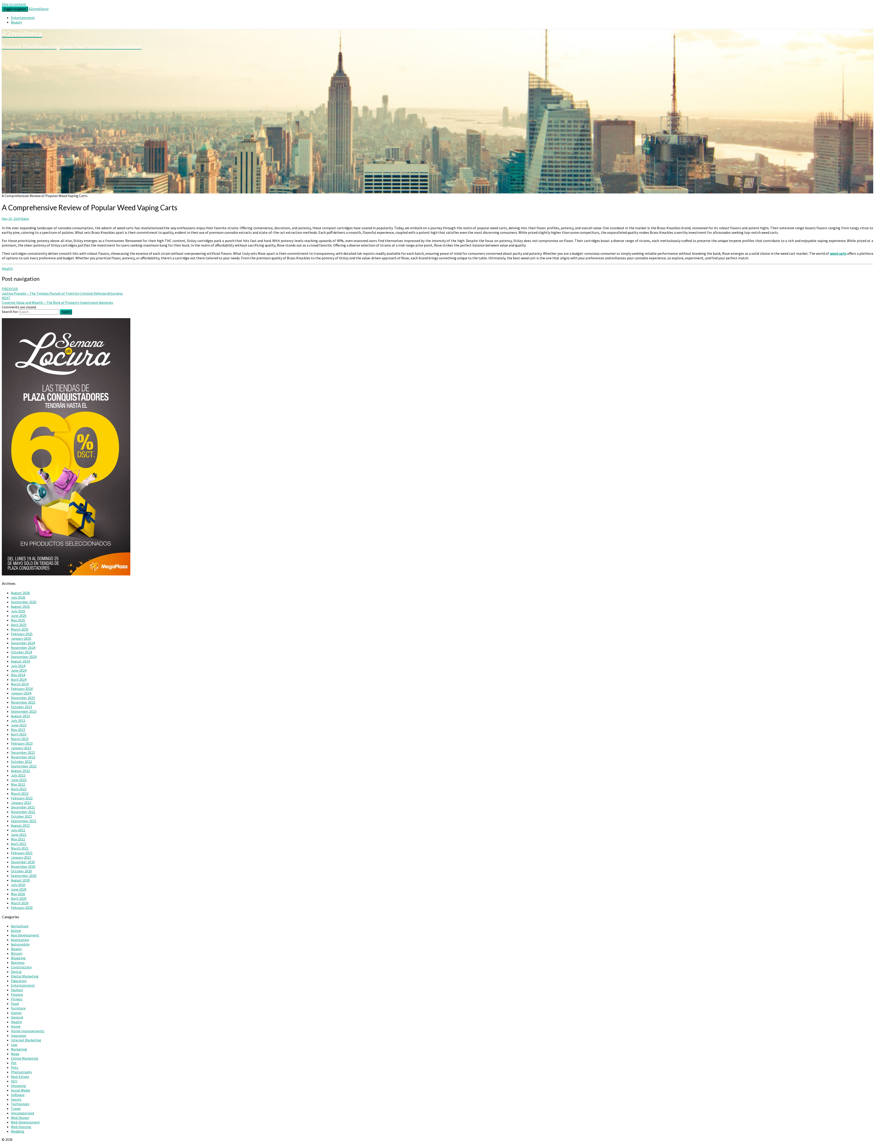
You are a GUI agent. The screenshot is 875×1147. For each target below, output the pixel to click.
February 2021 (22, 852)
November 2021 (23, 811)
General (17, 1017)
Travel (16, 1108)
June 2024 (18, 670)
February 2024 (22, 688)
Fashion (17, 990)
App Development (25, 935)
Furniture (18, 1008)
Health (7, 268)
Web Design (20, 1117)
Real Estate (20, 1076)
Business (18, 962)
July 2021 (18, 830)
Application (20, 939)
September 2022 (23, 766)
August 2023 (20, 716)
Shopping (18, 1085)
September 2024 (23, 656)
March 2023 (19, 738)
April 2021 (18, 843)
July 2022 (18, 775)
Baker (25, 219)
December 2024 (23, 643)
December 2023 (23, 697)
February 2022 (22, 798)
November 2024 (23, 647)
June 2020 (18, 889)
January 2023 (21, 748)
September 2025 (23, 602)
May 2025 (18, 620)
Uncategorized (22, 1113)
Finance (17, 994)
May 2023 (18, 729)
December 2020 (23, 862)
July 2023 (18, 720)
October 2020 (21, 871)
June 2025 (18, 615)
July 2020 (18, 884)
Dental (16, 971)
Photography (21, 1072)
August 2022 (20, 770)
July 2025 (18, 611)
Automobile (20, 944)
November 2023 (23, 702)
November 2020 (23, 866)
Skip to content (14, 4)
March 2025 (19, 629)
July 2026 (18, 597)
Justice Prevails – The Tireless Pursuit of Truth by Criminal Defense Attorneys (62, 291)
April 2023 (18, 734)
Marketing (19, 1049)
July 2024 (18, 665)
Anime (16, 930)
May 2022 (18, 784)
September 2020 (23, 875)
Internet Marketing (26, 1040)
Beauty (16, 22)
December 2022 (23, 752)
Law (14, 1044)
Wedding (17, 1131)
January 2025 (21, 638)
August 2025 (20, 606)
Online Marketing (24, 1058)
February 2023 (22, 743)
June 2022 (18, 780)
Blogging (18, 958)
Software (18, 1094)
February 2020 (22, 907)
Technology (20, 1104)
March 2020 (19, 903)
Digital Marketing (25, 976)
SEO (14, 1081)
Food (15, 1003)
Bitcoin (16, 953)
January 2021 (21, 857)
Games (16, 1012)
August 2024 (20, 661)
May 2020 (18, 894)
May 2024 (18, 675)
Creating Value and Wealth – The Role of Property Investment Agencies (57, 300)
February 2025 (22, 634)
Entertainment (23, 17)
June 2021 (18, 834)
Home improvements (27, 1031)
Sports (16, 1099)
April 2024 (18, 679)
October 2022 (21, 761)
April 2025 (18, 624)
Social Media (20, 1090)
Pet (14, 1063)
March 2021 (19, 848)
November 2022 (23, 757)
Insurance (18, 1035)
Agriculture (19, 926)
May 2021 (18, 839)
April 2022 (18, 789)
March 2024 (19, 684)
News (15, 1053)
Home (16, 1026)
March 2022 (19, 793)
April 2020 (18, 898)
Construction (21, 967)
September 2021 (23, 821)
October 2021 (21, 816)
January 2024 (21, 693)
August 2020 (20, 880)
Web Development (25, 1122)
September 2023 (23, 711)
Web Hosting (21, 1126)
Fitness (16, 999)
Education (19, 980)
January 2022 (21, 802)
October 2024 (21, 652)
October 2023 (21, 707)
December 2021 (23, 807)
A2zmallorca (39, 8)
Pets (14, 1067)
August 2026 (20, 592)
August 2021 (20, 825)
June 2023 (18, 725)
